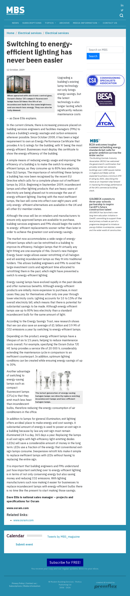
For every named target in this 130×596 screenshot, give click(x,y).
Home (10, 33)
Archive (64, 22)
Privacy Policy (18, 583)
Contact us (110, 22)
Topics (49, 22)
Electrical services (30, 33)
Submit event (24, 544)
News (15, 22)
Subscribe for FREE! (65, 562)
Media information (85, 22)
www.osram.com (23, 520)
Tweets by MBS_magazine (63, 536)
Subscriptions (31, 22)
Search (93, 56)
